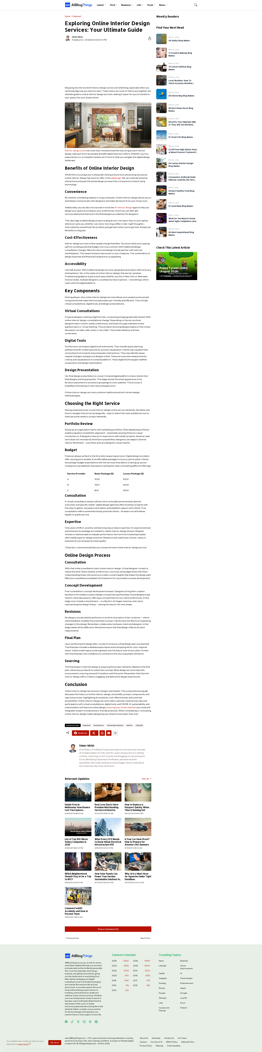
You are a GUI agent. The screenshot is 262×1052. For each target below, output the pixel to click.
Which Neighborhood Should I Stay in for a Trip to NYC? (78, 876)
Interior (129, 725)
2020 (120, 975)
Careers (143, 1042)
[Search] (194, 5)
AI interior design (123, 207)
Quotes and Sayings (164, 1009)
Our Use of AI (156, 1042)
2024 (120, 965)
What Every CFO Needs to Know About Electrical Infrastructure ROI (108, 842)
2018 (120, 980)
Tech (112, 5)
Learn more (23, 1044)
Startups (162, 998)
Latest (100, 5)
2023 (141, 965)
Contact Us (169, 1038)
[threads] (90, 1021)
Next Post (145, 938)
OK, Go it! (54, 1042)
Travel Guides (186, 978)
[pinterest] (96, 1021)
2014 (120, 990)
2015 (141, 985)
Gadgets (163, 978)
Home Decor (99, 725)
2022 (120, 970)
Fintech (183, 1008)
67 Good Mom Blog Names (181, 206)
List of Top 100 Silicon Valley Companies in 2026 (76, 842)
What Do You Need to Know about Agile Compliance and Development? (182, 221)
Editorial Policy (187, 1042)
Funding (162, 983)
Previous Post (73, 938)
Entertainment (186, 983)
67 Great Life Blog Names (181, 137)
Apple (183, 988)
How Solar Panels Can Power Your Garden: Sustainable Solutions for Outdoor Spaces (108, 876)
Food (182, 1003)
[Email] (108, 733)
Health (162, 973)
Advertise (156, 1038)
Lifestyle (139, 725)
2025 (141, 961)
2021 (141, 970)
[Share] (148, 38)
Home (67, 16)
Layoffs (183, 998)
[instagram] (84, 1021)
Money (162, 988)
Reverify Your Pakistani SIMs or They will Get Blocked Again (182, 124)
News (162, 5)
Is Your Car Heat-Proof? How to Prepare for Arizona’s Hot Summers (137, 842)
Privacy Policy (146, 1045)
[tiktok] (72, 1021)
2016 (120, 985)
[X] (94, 733)
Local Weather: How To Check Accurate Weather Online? (181, 83)
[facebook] (66, 1021)
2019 (141, 975)
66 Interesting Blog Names (181, 95)
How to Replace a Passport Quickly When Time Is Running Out (137, 807)
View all (145, 779)
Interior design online (76, 150)
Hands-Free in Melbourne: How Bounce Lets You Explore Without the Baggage (77, 807)
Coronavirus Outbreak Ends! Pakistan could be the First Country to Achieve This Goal (183, 180)
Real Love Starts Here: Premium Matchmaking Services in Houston (106, 807)
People (162, 993)
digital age (116, 178)
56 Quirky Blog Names (179, 40)
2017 (141, 980)
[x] (78, 1021)
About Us (144, 1038)
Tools (150, 5)
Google (183, 993)
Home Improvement (115, 725)
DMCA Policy (172, 1042)
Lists (161, 1003)
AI (181, 973)
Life (139, 5)
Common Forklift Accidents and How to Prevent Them (76, 911)
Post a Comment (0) (108, 929)
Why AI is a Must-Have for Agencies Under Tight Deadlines (138, 876)
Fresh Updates (173, 1045)
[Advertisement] (108, 64)
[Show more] (115, 733)
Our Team (182, 1038)
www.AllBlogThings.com (75, 1038)
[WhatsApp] (102, 733)
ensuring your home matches (121, 707)
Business (126, 5)
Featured (77, 16)
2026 (120, 961)
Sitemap (159, 1045)
